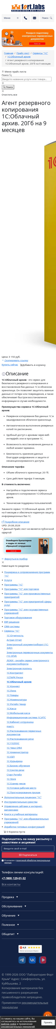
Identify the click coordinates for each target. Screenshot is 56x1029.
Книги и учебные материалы (20, 814)
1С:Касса (11, 708)
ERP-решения (11, 621)
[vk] (32, 960)
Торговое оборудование (18, 617)
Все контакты (11, 884)
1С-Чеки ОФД (14, 747)
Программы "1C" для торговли (21, 589)
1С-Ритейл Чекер (16, 704)
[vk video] (42, 960)
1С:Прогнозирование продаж (23, 792)
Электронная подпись (19, 668)
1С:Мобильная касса (18, 713)
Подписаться (29, 854)
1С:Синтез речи (15, 770)
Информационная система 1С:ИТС (26, 717)
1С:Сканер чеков (16, 783)
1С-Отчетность (15, 635)
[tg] (22, 960)
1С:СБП (11, 756)
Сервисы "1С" (11, 630)
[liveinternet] (8, 954)
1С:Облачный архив (19, 681)
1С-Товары (13, 695)
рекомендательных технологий (18, 1026)
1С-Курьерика (14, 761)
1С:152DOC (13, 743)
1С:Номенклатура (17, 699)
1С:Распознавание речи (20, 738)
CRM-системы (12, 626)
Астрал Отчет (14, 639)
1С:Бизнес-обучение (18, 765)
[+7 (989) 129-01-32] (26, 18)
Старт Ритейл (14, 774)
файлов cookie (8, 1023)
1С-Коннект (13, 686)
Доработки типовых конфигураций (24, 826)
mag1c (10, 726)
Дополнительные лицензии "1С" (23, 797)
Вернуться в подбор (16, 558)
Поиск (9, 87)
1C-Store (11, 778)
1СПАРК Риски (15, 677)
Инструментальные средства (20, 801)
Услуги (8, 580)
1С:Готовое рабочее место (21, 787)
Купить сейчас (10, 364)
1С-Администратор (17, 752)
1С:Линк (11, 690)
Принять (48, 1022)
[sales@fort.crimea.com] (35, 18)
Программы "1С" (13, 584)
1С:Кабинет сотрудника (20, 721)
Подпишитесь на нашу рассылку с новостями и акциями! (27, 840)
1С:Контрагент (15, 672)
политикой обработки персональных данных (27, 861)
